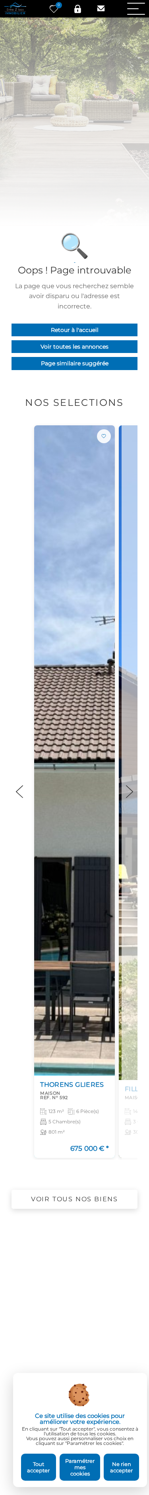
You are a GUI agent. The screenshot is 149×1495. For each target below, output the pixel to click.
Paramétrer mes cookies (80, 1467)
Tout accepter (38, 1467)
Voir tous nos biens (74, 1199)
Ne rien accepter (121, 1467)
